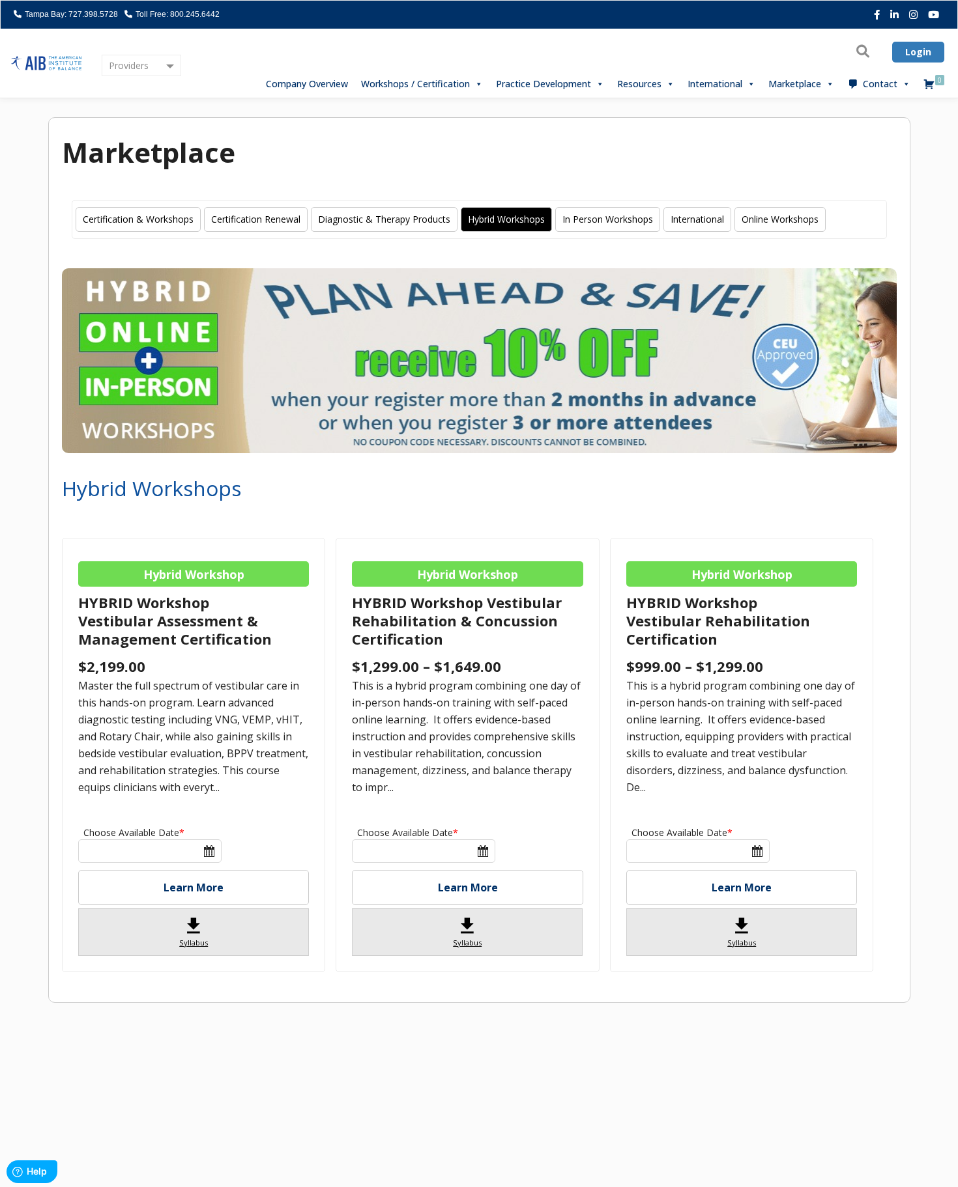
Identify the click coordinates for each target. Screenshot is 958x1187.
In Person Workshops (607, 219)
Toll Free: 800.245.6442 (177, 14)
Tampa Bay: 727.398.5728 (70, 14)
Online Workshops (780, 219)
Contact (880, 83)
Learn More (194, 887)
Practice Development (543, 83)
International (715, 83)
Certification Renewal (255, 219)
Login (918, 52)
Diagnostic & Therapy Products (384, 219)
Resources (639, 83)
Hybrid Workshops (506, 219)
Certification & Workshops (138, 219)
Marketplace (794, 83)
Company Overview (307, 83)
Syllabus (193, 931)
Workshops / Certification (415, 83)
